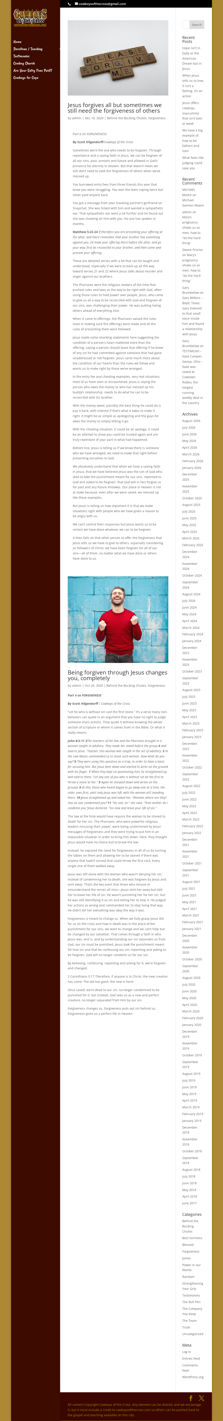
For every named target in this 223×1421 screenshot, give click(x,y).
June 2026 (189, 434)
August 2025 (191, 505)
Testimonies (22, 57)
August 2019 (191, 1074)
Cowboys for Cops (26, 78)
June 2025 (189, 518)
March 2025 (190, 538)
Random (188, 1277)
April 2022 (189, 813)
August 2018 (191, 1170)
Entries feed (191, 1358)
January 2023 (191, 737)
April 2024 (189, 621)
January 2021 (191, 929)
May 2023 (189, 710)
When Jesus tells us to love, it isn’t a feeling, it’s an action (193, 85)
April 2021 (189, 909)
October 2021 (192, 863)
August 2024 (191, 594)
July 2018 (188, 1176)
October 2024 (192, 575)
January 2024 (191, 641)
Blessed (188, 1245)
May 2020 (189, 998)
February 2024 (192, 634)
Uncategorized (192, 1334)
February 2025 (192, 545)
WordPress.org (193, 1377)
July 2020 (188, 984)
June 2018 (189, 1183)
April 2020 (189, 1005)
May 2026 (189, 441)
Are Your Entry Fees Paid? (33, 71)
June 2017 (189, 1203)
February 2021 (192, 922)
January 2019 (191, 1121)
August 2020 (191, 978)
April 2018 (189, 1196)
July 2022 (188, 792)
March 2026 (190, 454)
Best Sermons (192, 1238)
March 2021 (190, 915)
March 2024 (190, 628)
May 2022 (189, 806)
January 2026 (191, 468)
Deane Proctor (192, 250)
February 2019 (192, 1114)
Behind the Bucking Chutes (127, 118)
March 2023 (190, 723)
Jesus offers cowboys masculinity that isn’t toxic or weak (192, 113)
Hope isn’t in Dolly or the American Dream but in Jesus (192, 58)
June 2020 (189, 991)
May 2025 (189, 525)
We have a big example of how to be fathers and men (192, 140)
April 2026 (189, 447)
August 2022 (191, 786)
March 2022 (190, 819)
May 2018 (189, 1190)
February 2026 (192, 461)
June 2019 (189, 1087)
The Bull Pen (191, 1302)
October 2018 (192, 1151)
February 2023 (192, 730)
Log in (186, 1352)
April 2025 (189, 532)
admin (76, 118)
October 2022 (192, 767)
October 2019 (192, 1055)
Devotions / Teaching (28, 49)
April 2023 (189, 717)
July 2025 (188, 511)
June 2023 (189, 703)
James (186, 1258)
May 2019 (189, 1094)
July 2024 (188, 601)
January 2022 (191, 833)
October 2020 (192, 959)
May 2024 (189, 614)
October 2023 (192, 671)
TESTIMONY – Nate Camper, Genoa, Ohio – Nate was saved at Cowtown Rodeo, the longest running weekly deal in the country (192, 377)
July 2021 (188, 888)
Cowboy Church (24, 64)
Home (18, 42)
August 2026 (191, 421)
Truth (186, 1327)
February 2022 (192, 826)
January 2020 (191, 1025)
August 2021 (191, 882)
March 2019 (190, 1107)
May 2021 (189, 902)
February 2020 (192, 1018)
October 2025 (192, 498)
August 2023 (191, 690)
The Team (189, 1321)
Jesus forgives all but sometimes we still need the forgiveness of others (115, 107)
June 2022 (189, 799)
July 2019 (188, 1080)
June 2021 (189, 895)
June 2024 (189, 607)
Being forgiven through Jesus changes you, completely (117, 675)
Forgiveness (157, 118)
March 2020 (190, 1011)
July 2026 (188, 427)
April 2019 (189, 1100)
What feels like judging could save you (193, 163)
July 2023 (188, 697)
